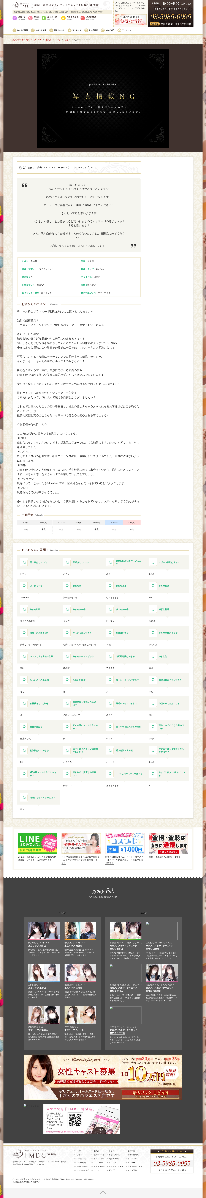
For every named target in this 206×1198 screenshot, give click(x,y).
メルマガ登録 (99, 1166)
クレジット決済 (83, 1170)
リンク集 (112, 1163)
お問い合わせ (82, 1166)
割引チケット (59, 30)
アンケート (126, 30)
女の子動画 (93, 30)
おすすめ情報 (22, 30)
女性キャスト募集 (116, 1166)
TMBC (79, 1151)
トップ (111, 1151)
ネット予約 (132, 1170)
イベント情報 (40, 30)
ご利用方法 (91, 18)
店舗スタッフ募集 (135, 1166)
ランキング (76, 30)
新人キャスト (53, 18)
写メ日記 (112, 1170)
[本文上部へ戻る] (103, 1193)
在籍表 (37, 18)
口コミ (96, 1170)
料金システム (73, 18)
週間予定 (22, 18)
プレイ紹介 (109, 30)
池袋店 (96, 1151)
